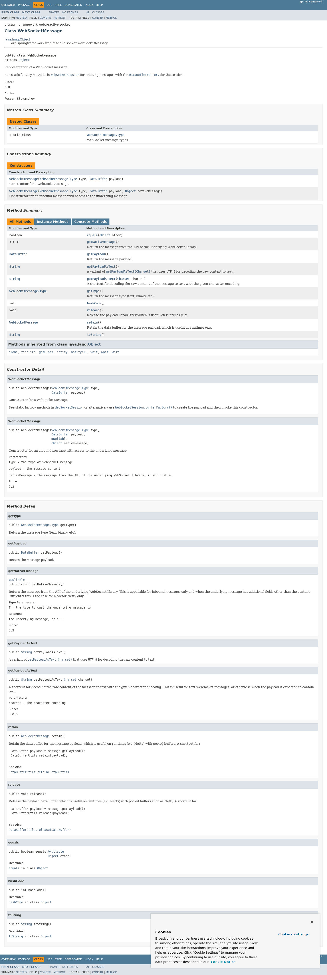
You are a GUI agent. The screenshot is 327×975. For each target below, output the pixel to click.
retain (92, 322)
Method (59, 17)
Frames (54, 12)
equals (92, 235)
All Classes (95, 12)
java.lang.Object (17, 39)
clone (13, 352)
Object (24, 60)
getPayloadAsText (101, 266)
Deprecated (73, 4)
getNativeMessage (101, 242)
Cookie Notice (223, 962)
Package (24, 4)
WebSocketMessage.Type (105, 135)
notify (62, 352)
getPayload (96, 254)
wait (94, 352)
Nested (21, 17)
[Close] (312, 922)
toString (94, 334)
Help (99, 4)
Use (49, 4)
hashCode (94, 303)
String (14, 266)
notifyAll (79, 352)
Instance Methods (52, 221)
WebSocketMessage (23, 179)
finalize (28, 352)
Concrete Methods (90, 221)
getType (93, 291)
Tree (58, 4)
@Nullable (59, 439)
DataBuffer (98, 179)
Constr (45, 17)
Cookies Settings (293, 934)
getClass (46, 352)
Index (89, 4)
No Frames (70, 12)
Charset (123, 279)
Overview (8, 4)
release (93, 310)
